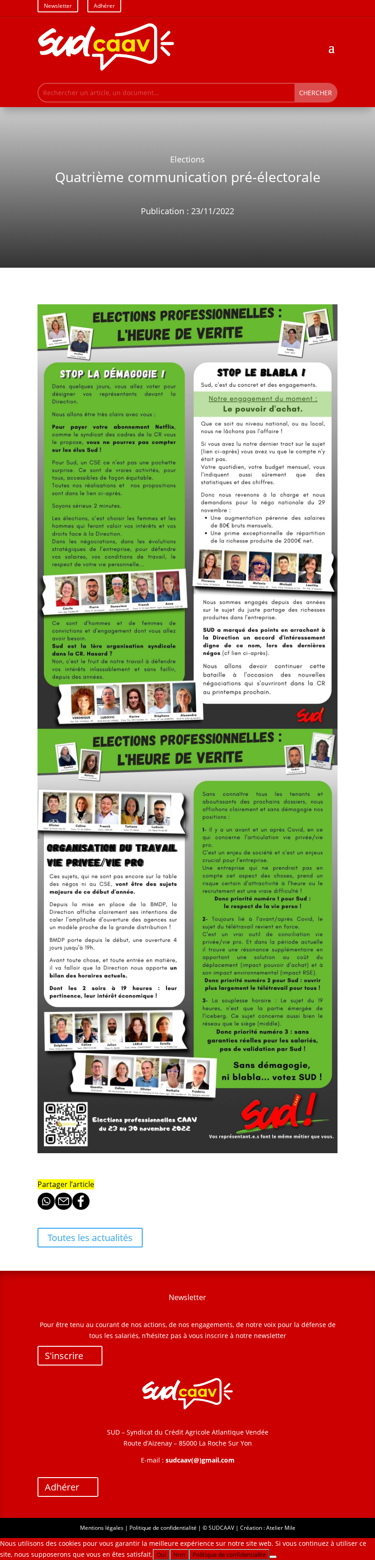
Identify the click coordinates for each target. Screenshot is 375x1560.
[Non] (273, 1556)
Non (179, 1554)
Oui (161, 1554)
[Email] (63, 1207)
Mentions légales (101, 1528)
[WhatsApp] (46, 1207)
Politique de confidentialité (163, 1528)
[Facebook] (81, 1207)
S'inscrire (64, 1355)
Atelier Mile (280, 1528)
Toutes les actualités (90, 1237)
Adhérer (62, 1487)
